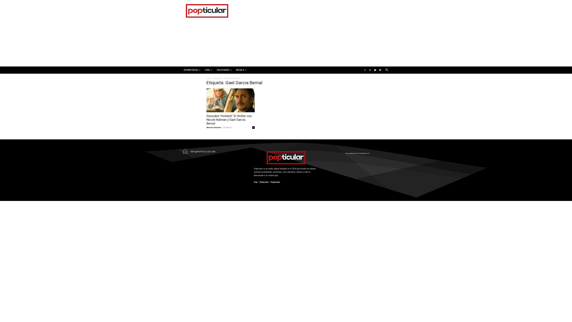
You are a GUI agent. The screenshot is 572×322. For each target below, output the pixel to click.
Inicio (208, 78)
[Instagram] (370, 70)
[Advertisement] (286, 44)
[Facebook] (365, 70)
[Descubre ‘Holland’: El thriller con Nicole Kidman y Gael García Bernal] (230, 100)
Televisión (223, 70)
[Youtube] (380, 70)
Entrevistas (191, 70)
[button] (386, 70)
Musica (240, 70)
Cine (207, 70)
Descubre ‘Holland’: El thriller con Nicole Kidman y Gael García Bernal (229, 119)
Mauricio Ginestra (213, 127)
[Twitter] (375, 70)
